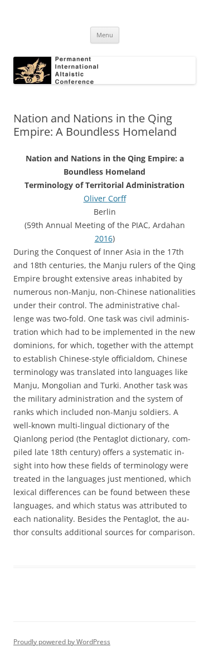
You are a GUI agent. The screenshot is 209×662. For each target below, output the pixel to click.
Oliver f (105, 198)
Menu (104, 35)
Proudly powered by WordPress (61, 641)
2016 (104, 238)
